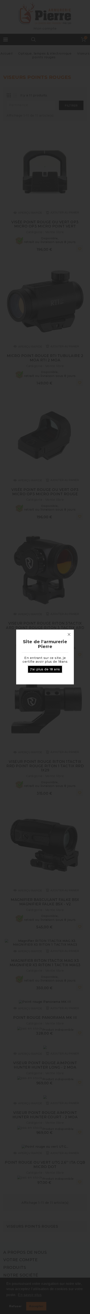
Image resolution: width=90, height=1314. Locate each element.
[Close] (69, 634)
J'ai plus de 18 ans (45, 669)
